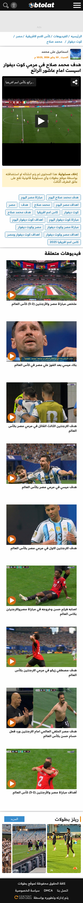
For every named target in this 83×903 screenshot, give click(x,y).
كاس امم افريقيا (47, 212)
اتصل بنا (62, 890)
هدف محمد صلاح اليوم (64, 197)
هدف (24, 205)
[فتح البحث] (6, 5)
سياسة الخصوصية (27, 890)
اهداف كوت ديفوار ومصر (23, 234)
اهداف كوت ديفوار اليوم (27, 219)
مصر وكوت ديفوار (29, 227)
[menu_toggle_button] (77, 5)
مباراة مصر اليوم (31, 197)
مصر (12, 205)
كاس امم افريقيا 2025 (64, 242)
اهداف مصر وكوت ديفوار (62, 234)
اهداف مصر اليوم (67, 205)
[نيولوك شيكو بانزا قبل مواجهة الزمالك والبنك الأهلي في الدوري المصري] (64, 848)
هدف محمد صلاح (19, 212)
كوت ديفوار (71, 212)
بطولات (22, 883)
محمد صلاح (42, 205)
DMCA (48, 890)
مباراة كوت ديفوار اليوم (64, 219)
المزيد (14, 819)
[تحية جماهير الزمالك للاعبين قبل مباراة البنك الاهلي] (29, 848)
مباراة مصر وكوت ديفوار (63, 227)
